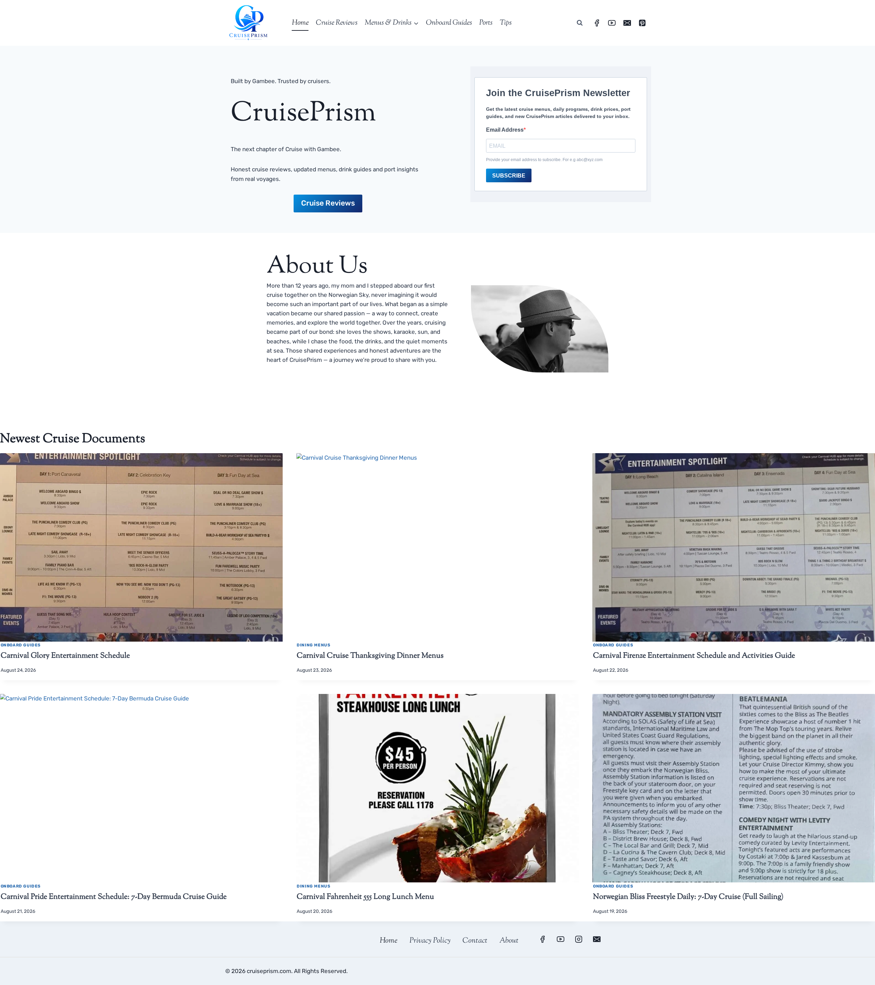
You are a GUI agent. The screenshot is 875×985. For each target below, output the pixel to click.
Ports (486, 23)
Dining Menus (313, 645)
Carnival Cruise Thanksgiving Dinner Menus (370, 656)
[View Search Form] (580, 23)
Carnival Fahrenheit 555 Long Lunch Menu (365, 897)
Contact (474, 940)
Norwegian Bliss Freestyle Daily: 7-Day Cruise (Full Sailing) (688, 897)
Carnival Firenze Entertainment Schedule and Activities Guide (694, 656)
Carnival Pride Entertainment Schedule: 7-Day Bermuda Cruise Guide (114, 897)
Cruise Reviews (337, 23)
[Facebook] (596, 22)
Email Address (505, 130)
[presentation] (141, 547)
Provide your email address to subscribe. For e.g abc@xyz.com (544, 159)
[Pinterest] (642, 22)
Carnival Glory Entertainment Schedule (65, 656)
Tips (506, 23)
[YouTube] (611, 22)
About (509, 940)
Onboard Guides (449, 23)
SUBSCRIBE (508, 176)
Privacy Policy (429, 940)
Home (300, 23)
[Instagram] (578, 939)
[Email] (627, 22)
